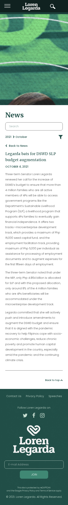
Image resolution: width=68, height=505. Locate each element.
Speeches (55, 396)
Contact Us (13, 396)
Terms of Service (47, 490)
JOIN (34, 474)
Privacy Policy (35, 396)
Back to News (18, 146)
